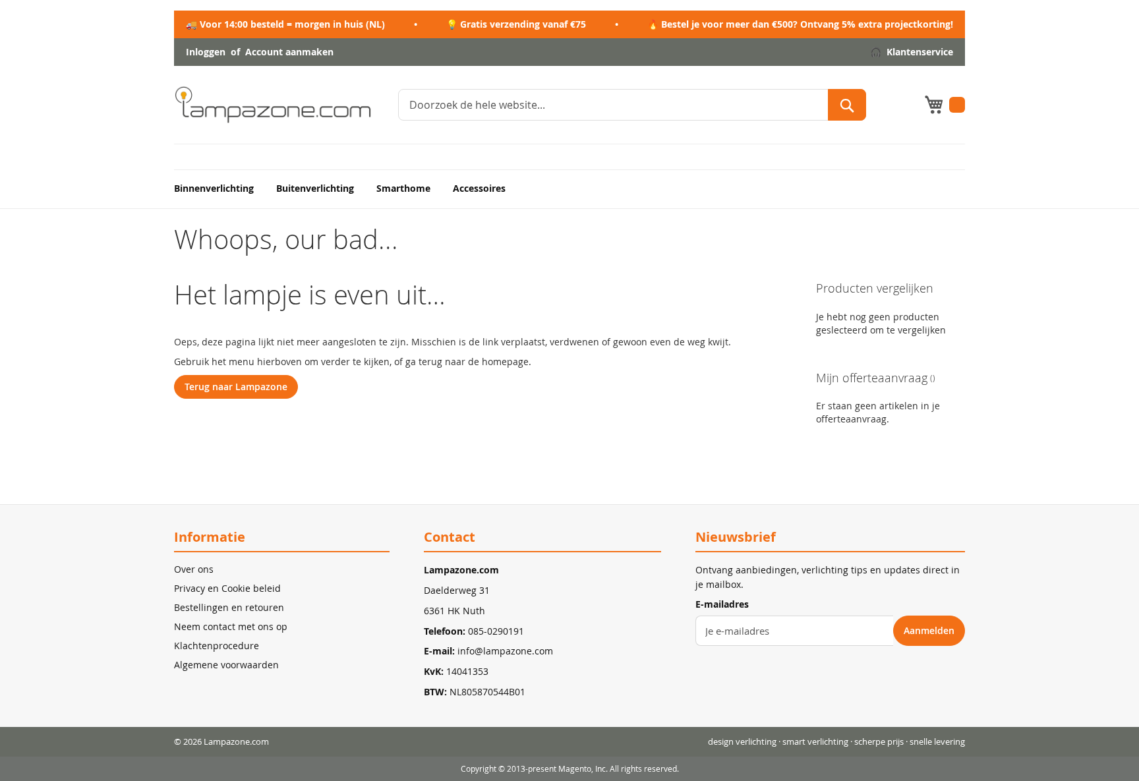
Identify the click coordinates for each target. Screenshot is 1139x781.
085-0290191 (496, 631)
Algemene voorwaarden (226, 664)
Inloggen (205, 52)
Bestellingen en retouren (229, 607)
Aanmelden (929, 630)
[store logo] (273, 105)
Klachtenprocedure (216, 645)
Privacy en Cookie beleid (227, 588)
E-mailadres (722, 604)
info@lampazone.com (505, 651)
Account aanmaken (289, 52)
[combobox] (632, 105)
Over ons (194, 569)
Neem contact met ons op (230, 626)
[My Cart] (944, 105)
